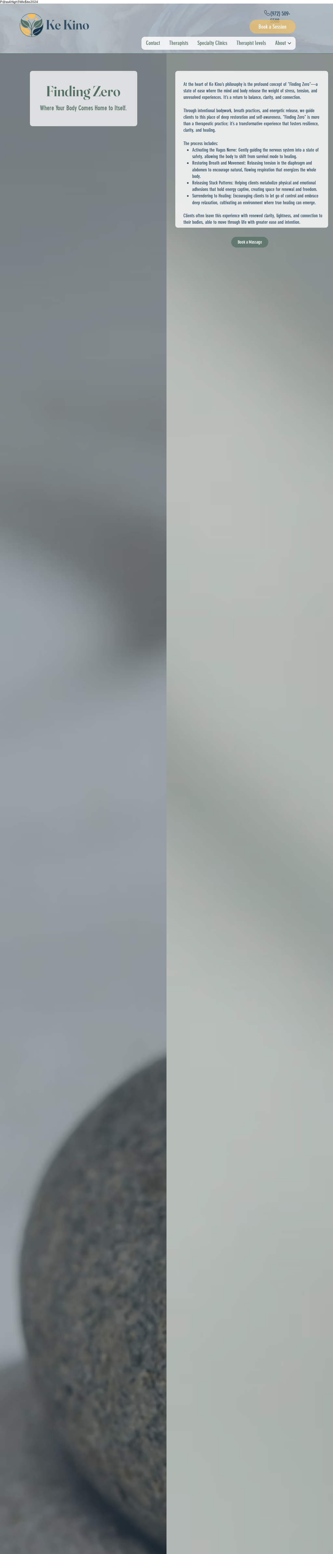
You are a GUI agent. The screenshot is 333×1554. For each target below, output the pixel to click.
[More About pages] (289, 43)
